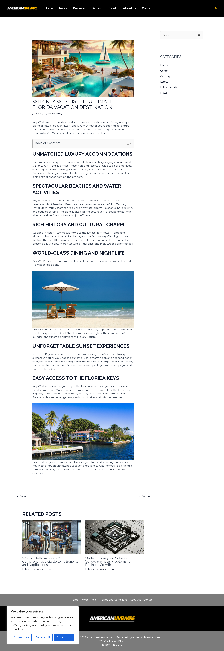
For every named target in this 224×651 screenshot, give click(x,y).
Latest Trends (168, 87)
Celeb (112, 8)
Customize (21, 637)
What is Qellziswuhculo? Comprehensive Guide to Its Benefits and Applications (50, 561)
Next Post (142, 496)
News (63, 8)
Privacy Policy (89, 599)
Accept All (64, 637)
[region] (43, 625)
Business (79, 8)
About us (129, 8)
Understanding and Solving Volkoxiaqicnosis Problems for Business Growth (108, 561)
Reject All (43, 637)
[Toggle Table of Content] (127, 143)
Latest (38, 113)
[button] (216, 8)
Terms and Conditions (113, 599)
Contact (147, 8)
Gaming (97, 8)
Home (49, 8)
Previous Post (26, 496)
